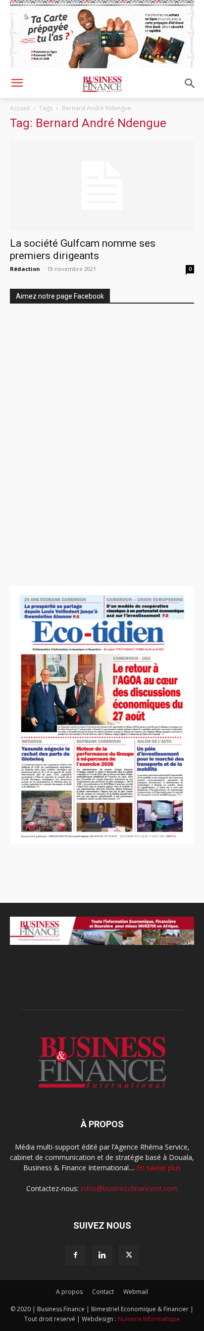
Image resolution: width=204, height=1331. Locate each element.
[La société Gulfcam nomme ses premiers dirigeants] (102, 185)
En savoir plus (159, 1167)
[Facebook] (75, 1255)
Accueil (20, 108)
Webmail (135, 1291)
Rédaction (25, 268)
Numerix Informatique (149, 1319)
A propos (69, 1291)
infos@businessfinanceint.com (129, 1188)
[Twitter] (129, 1255)
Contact (103, 1291)
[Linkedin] (102, 1255)
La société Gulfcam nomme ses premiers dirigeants (82, 249)
